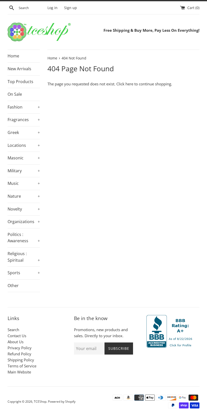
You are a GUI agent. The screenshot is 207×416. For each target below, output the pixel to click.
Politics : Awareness (24, 238)
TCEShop (40, 401)
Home (13, 56)
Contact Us (17, 335)
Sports (24, 272)
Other (13, 285)
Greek (24, 132)
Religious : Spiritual (24, 257)
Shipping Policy (21, 359)
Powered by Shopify (61, 401)
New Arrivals (19, 69)
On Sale (15, 94)
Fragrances (24, 119)
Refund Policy (19, 353)
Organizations (24, 221)
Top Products (20, 81)
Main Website (19, 371)
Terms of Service (22, 365)
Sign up (70, 8)
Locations (24, 145)
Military (24, 171)
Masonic (24, 158)
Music (24, 183)
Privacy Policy (20, 347)
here (129, 83)
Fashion (24, 107)
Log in (52, 8)
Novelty (24, 209)
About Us (15, 341)
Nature (24, 196)
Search (13, 329)
